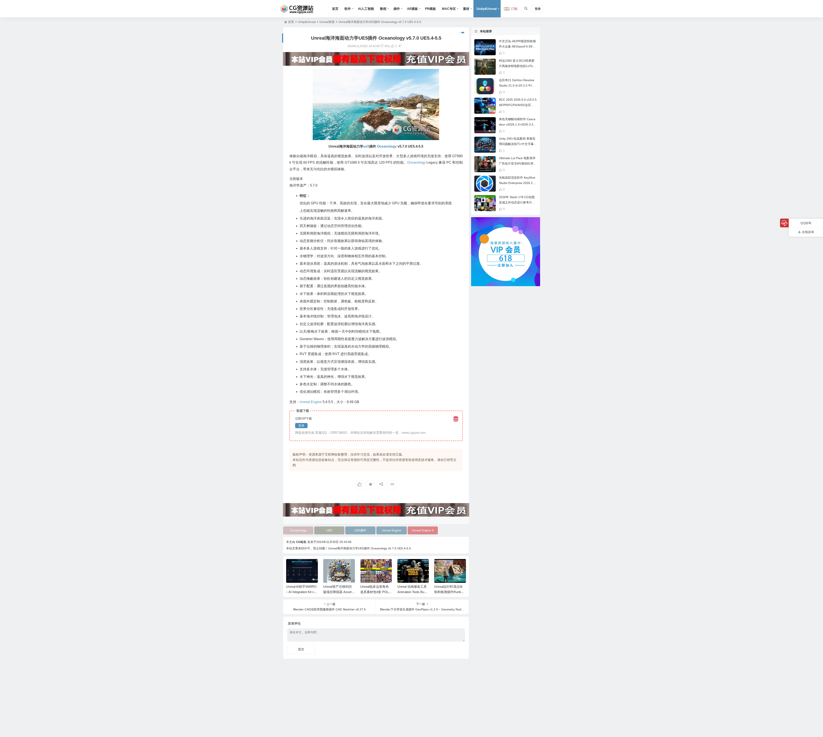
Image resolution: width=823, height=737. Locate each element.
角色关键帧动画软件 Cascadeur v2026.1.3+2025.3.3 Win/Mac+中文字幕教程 (517, 124)
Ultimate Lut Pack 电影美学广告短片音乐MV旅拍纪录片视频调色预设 (517, 163)
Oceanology (298, 530)
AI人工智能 (366, 8)
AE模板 (412, 8)
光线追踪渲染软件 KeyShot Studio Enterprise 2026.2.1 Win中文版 (517, 183)
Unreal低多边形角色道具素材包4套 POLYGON (375, 592)
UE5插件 (360, 530)
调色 (344, 301)
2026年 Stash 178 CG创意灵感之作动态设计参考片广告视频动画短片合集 (517, 202)
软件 (347, 8)
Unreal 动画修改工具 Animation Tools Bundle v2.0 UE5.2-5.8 (412, 592)
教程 (383, 8)
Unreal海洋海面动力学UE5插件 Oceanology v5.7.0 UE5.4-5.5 (369, 548)
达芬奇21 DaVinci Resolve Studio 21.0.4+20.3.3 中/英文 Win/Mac (517, 85)
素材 (466, 8)
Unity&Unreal (486, 8)
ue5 (366, 146)
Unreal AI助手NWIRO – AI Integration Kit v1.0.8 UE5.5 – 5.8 (301, 592)
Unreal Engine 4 (423, 530)
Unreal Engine (391, 530)
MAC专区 (449, 8)
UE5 (329, 530)
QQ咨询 (805, 223)
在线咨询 (808, 232)
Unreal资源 (327, 22)
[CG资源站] (297, 8)
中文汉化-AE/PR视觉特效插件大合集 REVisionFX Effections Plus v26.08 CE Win (517, 46)
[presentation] (441, 566)
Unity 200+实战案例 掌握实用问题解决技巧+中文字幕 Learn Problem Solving (517, 144)
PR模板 (430, 8)
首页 (335, 8)
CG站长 (301, 542)
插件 (396, 8)
